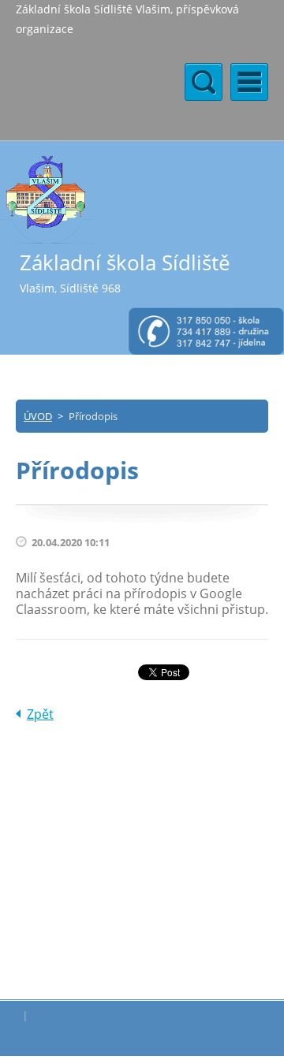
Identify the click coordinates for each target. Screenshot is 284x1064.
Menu (249, 82)
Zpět (40, 714)
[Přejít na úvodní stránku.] (46, 199)
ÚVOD (38, 416)
